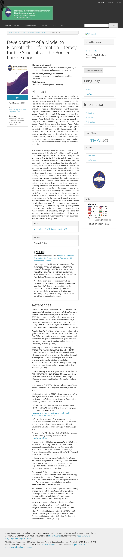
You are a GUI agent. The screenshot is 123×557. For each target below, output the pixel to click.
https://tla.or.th (54, 536)
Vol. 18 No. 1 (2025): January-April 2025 (35, 32)
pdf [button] (17, 97)
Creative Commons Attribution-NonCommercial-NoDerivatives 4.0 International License (54, 258)
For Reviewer (92, 160)
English (88, 90)
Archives (17, 25)
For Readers (90, 113)
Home (10, 32)
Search (113, 25)
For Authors (90, 117)
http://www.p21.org (40, 438)
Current (8, 25)
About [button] (63, 25)
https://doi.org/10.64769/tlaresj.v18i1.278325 (17, 111)
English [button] (100, 2)
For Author (91, 156)
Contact (54, 25)
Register (110, 2)
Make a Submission (94, 70)
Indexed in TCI (92, 51)
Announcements (30, 25)
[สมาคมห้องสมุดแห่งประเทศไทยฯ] (99, 179)
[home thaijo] (99, 140)
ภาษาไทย (89, 94)
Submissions (43, 25)
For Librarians (90, 122)
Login (119, 2)
